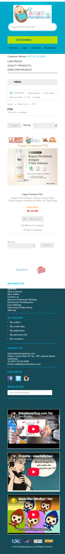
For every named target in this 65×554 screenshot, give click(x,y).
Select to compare (34, 225)
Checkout (35, 48)
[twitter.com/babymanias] (18, 379)
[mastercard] (27, 542)
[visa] (16, 542)
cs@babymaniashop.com (27, 364)
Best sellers (34, 93)
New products (15, 291)
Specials (12, 289)
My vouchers (16, 338)
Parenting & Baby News (20, 307)
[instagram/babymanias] (26, 378)
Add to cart (35, 219)
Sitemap (12, 310)
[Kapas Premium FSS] (33, 161)
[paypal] (49, 542)
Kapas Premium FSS (32, 194)
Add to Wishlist (34, 230)
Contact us (13, 296)
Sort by (27, 125)
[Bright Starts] (41, 272)
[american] (38, 542)
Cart (23, 39)
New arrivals (16, 97)
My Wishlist (50, 48)
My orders (15, 322)
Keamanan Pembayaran (20, 302)
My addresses (17, 330)
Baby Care (22, 104)
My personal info (18, 334)
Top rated (49, 93)
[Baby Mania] (22, 272)
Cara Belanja (14, 304)
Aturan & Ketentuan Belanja (22, 299)
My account (15, 318)
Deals (37, 97)
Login (24, 48)
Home (10, 104)
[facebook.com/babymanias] (10, 379)
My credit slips (17, 326)
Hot (28, 97)
